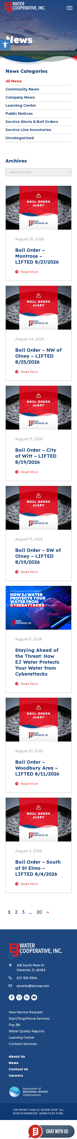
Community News (22, 89)
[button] (5, 45)
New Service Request (26, 1012)
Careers (16, 1075)
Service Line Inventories (28, 129)
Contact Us (18, 1069)
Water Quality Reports (26, 1031)
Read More (29, 272)
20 (39, 912)
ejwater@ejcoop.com (33, 986)
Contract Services (23, 1044)
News (14, 1063)
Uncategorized (20, 138)
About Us (17, 1056)
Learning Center (21, 105)
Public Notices (19, 113)
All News (14, 81)
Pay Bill (14, 1025)
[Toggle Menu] (69, 8)
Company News (20, 97)
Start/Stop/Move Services (29, 1018)
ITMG (59, 1113)
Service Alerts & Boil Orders (32, 121)
